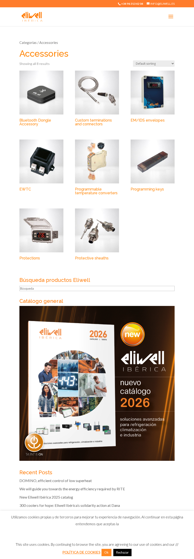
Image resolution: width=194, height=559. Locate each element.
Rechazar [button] (122, 552)
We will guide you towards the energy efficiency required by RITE (72, 489)
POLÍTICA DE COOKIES (81, 552)
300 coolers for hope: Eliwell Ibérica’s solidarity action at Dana (69, 505)
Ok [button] (106, 552)
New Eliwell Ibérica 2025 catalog (46, 497)
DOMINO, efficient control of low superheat (55, 480)
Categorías (28, 42)
